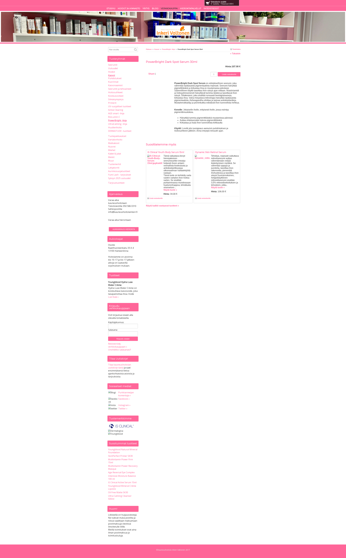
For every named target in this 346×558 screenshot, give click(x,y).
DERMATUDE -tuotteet (119, 130)
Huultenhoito (115, 127)
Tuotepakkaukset (117, 136)
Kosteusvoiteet (115, 95)
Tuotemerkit (114, 164)
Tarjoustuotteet (116, 182)
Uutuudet (113, 68)
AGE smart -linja (116, 113)
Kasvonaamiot (115, 85)
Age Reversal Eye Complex (121, 472)
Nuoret (112, 146)
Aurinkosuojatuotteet (119, 171)
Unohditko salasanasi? (119, 349)
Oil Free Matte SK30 (118, 492)
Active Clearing (115, 109)
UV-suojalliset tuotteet (119, 106)
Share (151, 74)
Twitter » (122, 408)
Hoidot (111, 71)
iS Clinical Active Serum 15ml (122, 482)
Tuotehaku (236, 49)
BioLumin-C (114, 116)
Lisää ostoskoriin (156, 198)
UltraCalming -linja (117, 123)
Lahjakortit (113, 167)
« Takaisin (235, 53)
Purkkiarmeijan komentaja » (126, 394)
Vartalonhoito (115, 139)
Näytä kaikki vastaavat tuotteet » (162, 206)
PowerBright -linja (168, 49)
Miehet (111, 150)
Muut (111, 160)
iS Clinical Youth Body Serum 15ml (166, 152)
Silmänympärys (116, 99)
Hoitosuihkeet (115, 92)
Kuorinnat (113, 81)
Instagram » (124, 405)
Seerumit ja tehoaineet (119, 88)
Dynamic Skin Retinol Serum (210, 152)
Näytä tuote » (170, 190)
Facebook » (124, 398)
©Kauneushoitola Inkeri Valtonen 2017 (173, 550)
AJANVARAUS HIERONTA (124, 229)
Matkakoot (113, 143)
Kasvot (156, 49)
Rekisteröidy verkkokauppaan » (117, 345)
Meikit (111, 157)
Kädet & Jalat (114, 153)
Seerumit (112, 64)
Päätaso (149, 49)
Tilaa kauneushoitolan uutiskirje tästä (119, 366)
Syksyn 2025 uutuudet (119, 178)
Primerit (112, 102)
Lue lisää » (113, 296)
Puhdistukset (115, 78)
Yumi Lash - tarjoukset (119, 174)
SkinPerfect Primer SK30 (120, 455)
